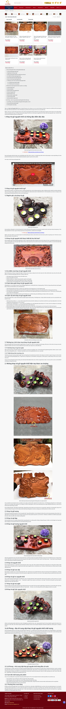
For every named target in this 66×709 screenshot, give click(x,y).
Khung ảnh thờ (40, 7)
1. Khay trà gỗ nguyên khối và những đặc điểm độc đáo (15, 69)
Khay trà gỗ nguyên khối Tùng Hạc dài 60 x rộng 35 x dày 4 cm (11, 37)
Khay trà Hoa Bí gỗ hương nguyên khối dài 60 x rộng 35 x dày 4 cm (54, 37)
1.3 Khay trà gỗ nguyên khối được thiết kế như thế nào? (16, 74)
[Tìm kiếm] (15, 3)
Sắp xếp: (55, 16)
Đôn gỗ (34, 7)
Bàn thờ (46, 7)
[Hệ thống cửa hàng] (53, 3)
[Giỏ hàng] (60, 3)
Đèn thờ (15, 7)
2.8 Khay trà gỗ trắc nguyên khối (12, 98)
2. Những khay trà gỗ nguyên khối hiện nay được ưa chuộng (16, 85)
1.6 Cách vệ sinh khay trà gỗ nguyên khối (14, 79)
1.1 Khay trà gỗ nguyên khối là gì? (12, 71)
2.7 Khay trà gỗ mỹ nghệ (11, 96)
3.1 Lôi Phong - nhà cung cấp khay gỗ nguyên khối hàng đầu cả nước (18, 101)
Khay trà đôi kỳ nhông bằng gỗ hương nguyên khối (39, 59)
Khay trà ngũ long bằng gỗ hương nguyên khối (11, 59)
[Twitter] (51, 696)
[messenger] (64, 702)
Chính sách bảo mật (37, 695)
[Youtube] (53, 696)
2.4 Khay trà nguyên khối (11, 92)
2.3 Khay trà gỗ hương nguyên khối (13, 90)
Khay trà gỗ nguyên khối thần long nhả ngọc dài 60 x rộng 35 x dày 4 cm (40, 37)
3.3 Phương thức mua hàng (11, 104)
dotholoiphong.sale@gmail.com (13, 704)
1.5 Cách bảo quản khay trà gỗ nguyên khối (14, 77)
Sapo (42, 707)
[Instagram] (55, 696)
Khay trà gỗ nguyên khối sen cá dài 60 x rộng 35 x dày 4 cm (25, 37)
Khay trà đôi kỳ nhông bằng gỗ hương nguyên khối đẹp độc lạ (25, 59)
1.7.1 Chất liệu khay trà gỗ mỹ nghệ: (13, 82)
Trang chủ (26, 695)
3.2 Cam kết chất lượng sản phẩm (12, 103)
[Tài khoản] (58, 3)
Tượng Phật (52, 7)
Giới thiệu (26, 696)
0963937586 (48, 3)
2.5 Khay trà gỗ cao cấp (11, 93)
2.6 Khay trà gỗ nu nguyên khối (12, 95)
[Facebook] (48, 696)
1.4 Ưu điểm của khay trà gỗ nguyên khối (14, 76)
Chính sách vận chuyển (37, 696)
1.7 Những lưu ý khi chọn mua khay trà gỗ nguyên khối (16, 80)
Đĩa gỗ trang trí (28, 7)
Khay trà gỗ (21, 7)
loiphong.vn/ (54, 686)
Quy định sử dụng (37, 699)
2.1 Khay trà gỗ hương (10, 87)
